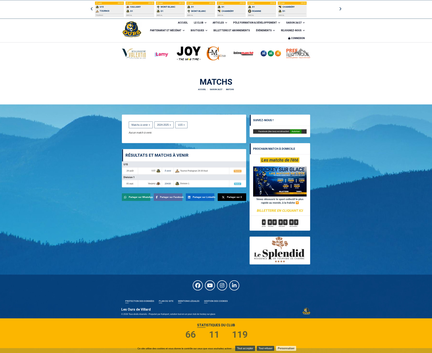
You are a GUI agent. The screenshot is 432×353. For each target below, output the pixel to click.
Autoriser (296, 131)
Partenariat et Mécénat (166, 30)
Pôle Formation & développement (255, 22)
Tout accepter (245, 348)
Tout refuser (266, 348)
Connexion (298, 38)
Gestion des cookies (216, 304)
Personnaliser (286, 348)
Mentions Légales (188, 304)
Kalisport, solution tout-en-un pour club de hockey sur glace (188, 317)
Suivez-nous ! (263, 120)
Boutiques (198, 30)
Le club (199, 22)
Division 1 (129, 177)
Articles (218, 22)
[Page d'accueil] (306, 314)
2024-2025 (163, 124)
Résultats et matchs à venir (156, 155)
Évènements (264, 30)
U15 (180, 124)
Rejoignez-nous (291, 30)
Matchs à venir (139, 124)
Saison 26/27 (294, 22)
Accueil (183, 22)
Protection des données (139, 304)
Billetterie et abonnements (231, 30)
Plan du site (166, 304)
